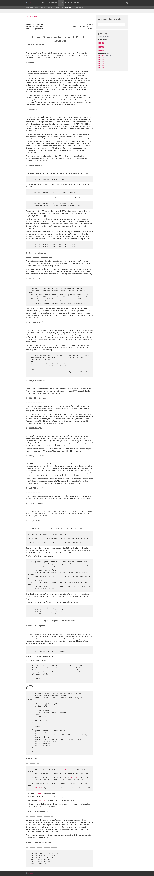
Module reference (46, 7)
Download (68, 3)
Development (52, 3)
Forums (77, 3)
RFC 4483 (101, 67)
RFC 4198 (101, 65)
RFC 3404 (101, 61)
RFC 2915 (101, 57)
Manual (56, 7)
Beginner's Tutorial (32, 7)
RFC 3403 (101, 59)
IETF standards (66, 7)
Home (27, 11)
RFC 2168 (68, 769)
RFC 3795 (101, 63)
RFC (46, 11)
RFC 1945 (74, 777)
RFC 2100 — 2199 (53, 11)
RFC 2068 (38, 788)
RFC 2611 (101, 55)
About (44, 3)
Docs (61, 3)
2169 (45, 26)
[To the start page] (30, 873)
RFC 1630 (42, 800)
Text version (30, 16)
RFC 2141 (38, 793)
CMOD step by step (79, 7)
